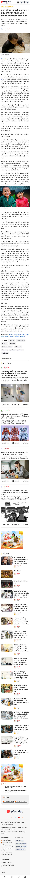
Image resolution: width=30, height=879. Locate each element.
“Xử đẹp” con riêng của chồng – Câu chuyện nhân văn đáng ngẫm (21, 728)
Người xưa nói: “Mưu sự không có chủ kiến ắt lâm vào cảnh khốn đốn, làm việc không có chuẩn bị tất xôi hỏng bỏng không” (21, 715)
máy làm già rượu (22, 843)
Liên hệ (3, 872)
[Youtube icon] (19, 817)
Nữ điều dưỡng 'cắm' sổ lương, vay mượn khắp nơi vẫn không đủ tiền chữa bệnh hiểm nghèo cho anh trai (14, 373)
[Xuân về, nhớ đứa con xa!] (7, 584)
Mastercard (20, 841)
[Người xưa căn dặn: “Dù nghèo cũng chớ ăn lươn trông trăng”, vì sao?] (7, 702)
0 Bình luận (16, 404)
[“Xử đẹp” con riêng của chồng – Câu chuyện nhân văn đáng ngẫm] (7, 729)
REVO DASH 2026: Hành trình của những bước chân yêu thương (15, 787)
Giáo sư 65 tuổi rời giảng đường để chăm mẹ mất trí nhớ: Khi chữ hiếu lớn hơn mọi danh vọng (21, 560)
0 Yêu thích (6, 404)
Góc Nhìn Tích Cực (7, 854)
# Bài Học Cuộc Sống (7, 6)
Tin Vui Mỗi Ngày (6, 840)
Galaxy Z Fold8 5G (22, 846)
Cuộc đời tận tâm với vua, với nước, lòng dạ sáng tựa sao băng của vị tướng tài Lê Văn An (14, 493)
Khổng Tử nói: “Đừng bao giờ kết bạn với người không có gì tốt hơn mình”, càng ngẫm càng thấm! (21, 634)
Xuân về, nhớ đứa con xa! (21, 582)
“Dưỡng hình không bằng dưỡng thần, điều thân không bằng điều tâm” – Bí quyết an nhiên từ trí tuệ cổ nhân (21, 594)
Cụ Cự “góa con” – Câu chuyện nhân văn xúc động (21, 752)
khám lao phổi (21, 849)
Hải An (18, 573)
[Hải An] (15, 574)
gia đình (5, 350)
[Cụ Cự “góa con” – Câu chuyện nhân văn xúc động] (7, 754)
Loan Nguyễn (8, 29)
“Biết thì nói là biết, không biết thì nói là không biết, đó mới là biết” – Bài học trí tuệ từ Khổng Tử (20, 648)
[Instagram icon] (11, 817)
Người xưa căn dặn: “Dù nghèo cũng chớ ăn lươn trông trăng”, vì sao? (21, 702)
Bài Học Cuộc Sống (7, 848)
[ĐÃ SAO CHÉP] (18, 877)
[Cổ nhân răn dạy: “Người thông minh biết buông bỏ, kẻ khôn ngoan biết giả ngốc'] (7, 675)
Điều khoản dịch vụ (6, 862)
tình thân (18, 346)
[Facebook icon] (8, 817)
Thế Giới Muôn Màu (7, 852)
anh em (12, 340)
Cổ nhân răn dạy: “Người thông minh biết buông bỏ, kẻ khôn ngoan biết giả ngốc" (21, 675)
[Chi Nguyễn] (2, 449)
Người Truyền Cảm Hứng (6, 843)
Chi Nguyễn (6, 448)
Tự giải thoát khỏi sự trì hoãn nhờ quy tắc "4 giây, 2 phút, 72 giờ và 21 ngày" (14, 454)
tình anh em (21, 340)
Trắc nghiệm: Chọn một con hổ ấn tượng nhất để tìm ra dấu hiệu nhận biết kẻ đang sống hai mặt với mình (15, 416)
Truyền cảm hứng (9, 801)
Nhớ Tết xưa (17, 571)
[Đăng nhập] (27, 2)
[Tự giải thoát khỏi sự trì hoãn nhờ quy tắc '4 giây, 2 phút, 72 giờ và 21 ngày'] (15, 469)
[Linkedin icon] (15, 817)
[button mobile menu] (18, 2)
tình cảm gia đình (7, 346)
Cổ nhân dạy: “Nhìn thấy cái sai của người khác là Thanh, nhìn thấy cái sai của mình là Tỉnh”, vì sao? (21, 608)
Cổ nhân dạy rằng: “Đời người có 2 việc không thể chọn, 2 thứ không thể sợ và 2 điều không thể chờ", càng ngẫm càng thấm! (21, 621)
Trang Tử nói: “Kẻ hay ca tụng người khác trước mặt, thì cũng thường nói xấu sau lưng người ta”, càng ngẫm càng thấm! (20, 661)
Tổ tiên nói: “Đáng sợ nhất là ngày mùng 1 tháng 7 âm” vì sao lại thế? (21, 688)
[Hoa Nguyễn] (2, 411)
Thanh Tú (19, 565)
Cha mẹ (3, 59)
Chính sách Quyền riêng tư (7, 865)
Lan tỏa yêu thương (21, 801)
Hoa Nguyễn (7, 410)
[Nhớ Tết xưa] (7, 574)
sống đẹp (5, 353)
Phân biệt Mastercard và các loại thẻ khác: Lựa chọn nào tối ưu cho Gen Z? (16, 791)
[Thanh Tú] (15, 566)
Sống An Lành (5, 850)
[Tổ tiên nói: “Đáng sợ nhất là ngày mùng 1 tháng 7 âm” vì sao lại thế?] (7, 688)
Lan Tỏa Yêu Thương (7, 846)
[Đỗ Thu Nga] (2, 368)
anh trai (5, 343)
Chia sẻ (26, 404)
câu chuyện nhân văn (17, 350)
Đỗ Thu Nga (6, 367)
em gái (13, 343)
